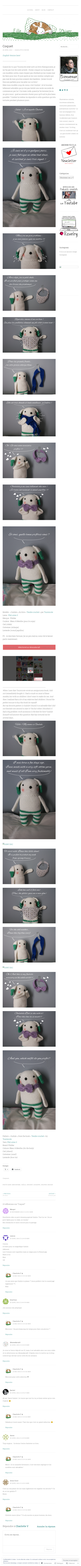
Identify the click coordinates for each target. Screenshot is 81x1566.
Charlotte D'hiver (22, 50)
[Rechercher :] (68, 47)
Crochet (30, 1184)
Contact (51, 10)
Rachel (12, 1390)
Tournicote (48, 612)
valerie (12, 1236)
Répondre (6, 1228)
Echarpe (37, 1184)
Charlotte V (17, 1273)
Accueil (30, 10)
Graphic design (47, 1184)
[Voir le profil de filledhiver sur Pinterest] (67, 90)
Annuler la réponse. (46, 1526)
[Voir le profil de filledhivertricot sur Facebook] (60, 90)
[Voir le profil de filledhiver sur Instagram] (65, 90)
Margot (12, 1209)
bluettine (13, 1300)
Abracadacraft (15, 1342)
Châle (23, 1184)
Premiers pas (52, 1194)
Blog (43, 10)
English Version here (11, 55)
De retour (6, 1194)
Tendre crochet (33, 612)
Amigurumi (16, 1184)
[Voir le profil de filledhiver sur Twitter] (62, 90)
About (37, 10)
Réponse (49, 1549)
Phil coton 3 (13, 615)
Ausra (12, 1435)
